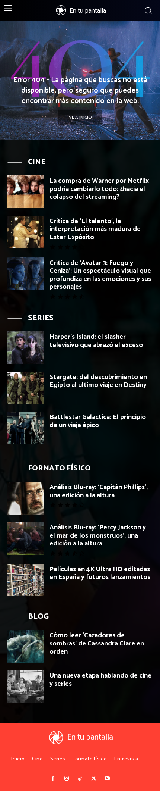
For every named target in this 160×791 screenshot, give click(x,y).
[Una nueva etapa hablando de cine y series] (25, 686)
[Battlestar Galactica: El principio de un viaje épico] (25, 428)
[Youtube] (107, 778)
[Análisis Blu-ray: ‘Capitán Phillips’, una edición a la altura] (25, 498)
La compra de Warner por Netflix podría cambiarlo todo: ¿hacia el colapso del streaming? (99, 189)
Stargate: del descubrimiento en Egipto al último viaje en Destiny (98, 381)
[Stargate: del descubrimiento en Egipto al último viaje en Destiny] (25, 388)
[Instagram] (66, 778)
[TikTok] (80, 778)
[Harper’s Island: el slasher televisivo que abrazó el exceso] (25, 347)
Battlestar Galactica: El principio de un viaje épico (97, 421)
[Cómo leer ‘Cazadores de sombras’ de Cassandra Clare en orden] (25, 646)
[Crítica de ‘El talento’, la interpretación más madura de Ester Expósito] (25, 232)
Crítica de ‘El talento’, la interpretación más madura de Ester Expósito (95, 229)
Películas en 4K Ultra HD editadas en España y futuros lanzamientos (99, 573)
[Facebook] (53, 778)
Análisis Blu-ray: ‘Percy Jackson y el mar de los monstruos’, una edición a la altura (97, 535)
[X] (93, 778)
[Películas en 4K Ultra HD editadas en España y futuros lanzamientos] (25, 580)
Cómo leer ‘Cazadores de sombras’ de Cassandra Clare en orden (96, 643)
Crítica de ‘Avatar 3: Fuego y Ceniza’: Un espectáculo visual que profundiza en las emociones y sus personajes (100, 275)
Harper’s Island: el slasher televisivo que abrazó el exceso (96, 341)
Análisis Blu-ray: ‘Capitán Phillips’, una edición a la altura (98, 491)
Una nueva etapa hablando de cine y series (100, 680)
